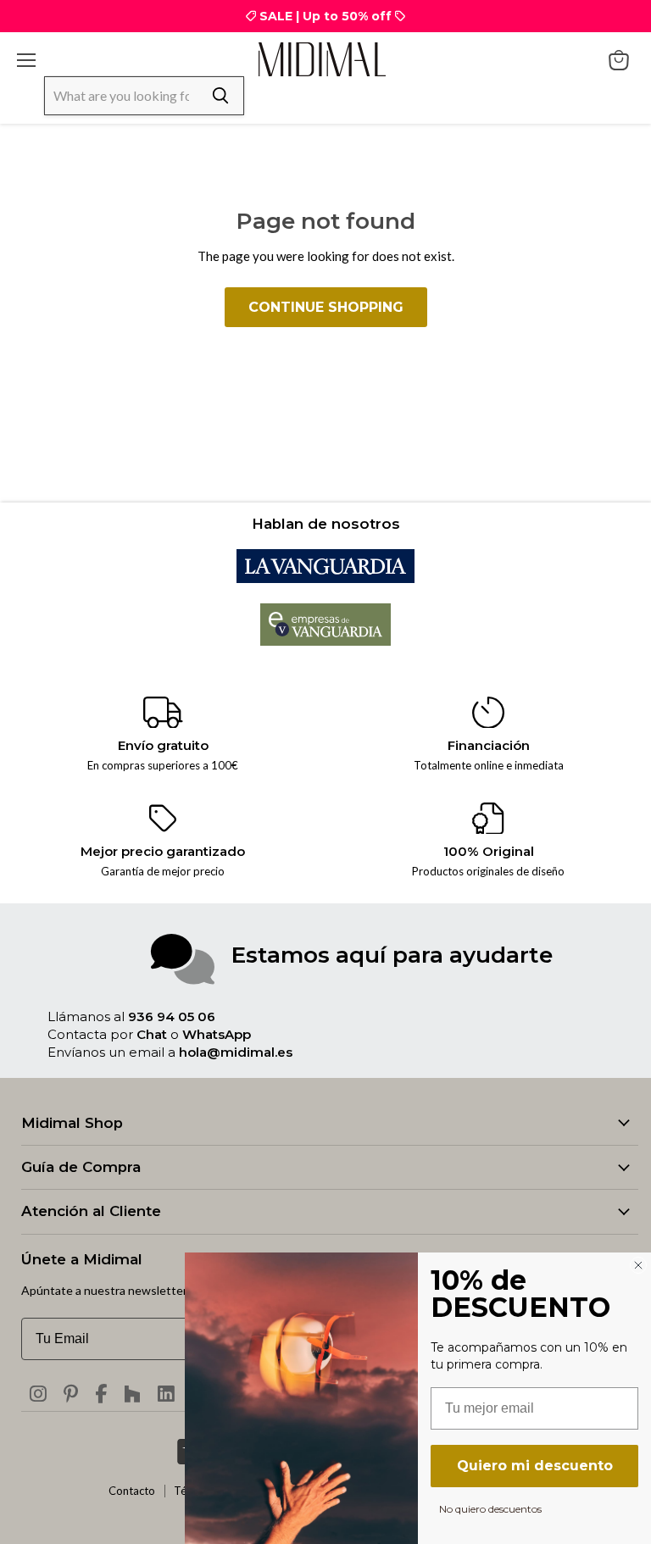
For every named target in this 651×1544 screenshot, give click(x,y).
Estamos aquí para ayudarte (392, 955)
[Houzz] (132, 1394)
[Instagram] (38, 1394)
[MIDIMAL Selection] (322, 58)
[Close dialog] (638, 1265)
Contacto (131, 1490)
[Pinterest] (71, 1394)
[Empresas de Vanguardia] (326, 640)
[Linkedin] (166, 1394)
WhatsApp (216, 1034)
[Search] (220, 95)
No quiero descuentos (490, 1508)
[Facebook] (101, 1394)
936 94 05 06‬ (171, 1016)
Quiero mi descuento (535, 1466)
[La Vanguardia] (325, 578)
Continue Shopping (325, 307)
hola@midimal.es (235, 1052)
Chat (151, 1034)
